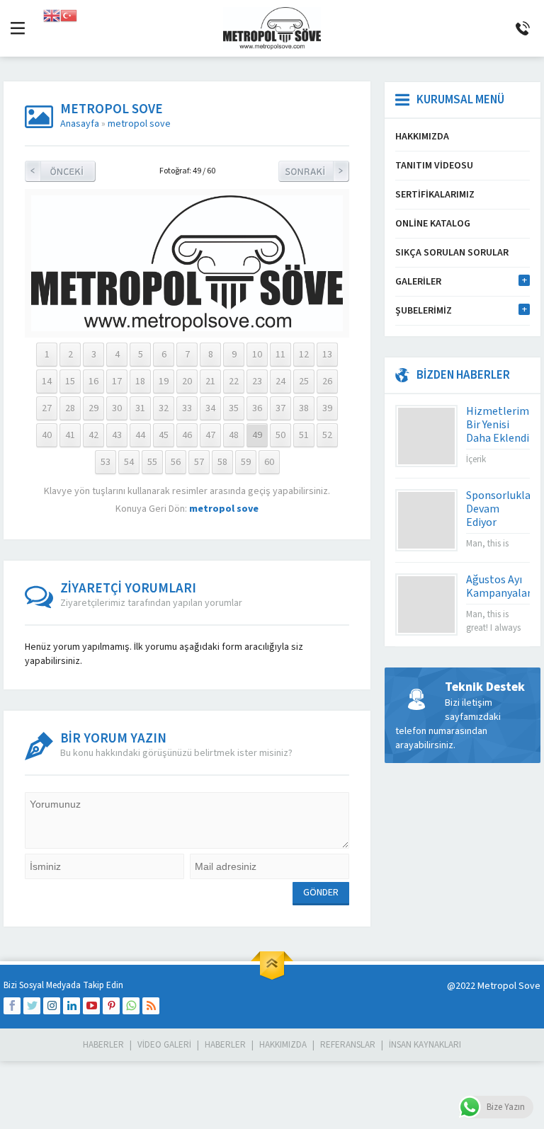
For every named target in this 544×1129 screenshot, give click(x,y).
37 (280, 408)
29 (93, 408)
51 (304, 435)
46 (187, 435)
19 (164, 381)
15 (70, 381)
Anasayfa (79, 124)
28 (70, 408)
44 (140, 435)
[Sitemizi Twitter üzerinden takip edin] (31, 1005)
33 (187, 408)
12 (304, 355)
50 (280, 435)
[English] (51, 15)
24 (280, 381)
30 (117, 408)
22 (234, 381)
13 (327, 355)
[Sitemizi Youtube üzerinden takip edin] (91, 1005)
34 (210, 408)
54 (129, 462)
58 (222, 462)
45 (164, 435)
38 (304, 408)
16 (93, 381)
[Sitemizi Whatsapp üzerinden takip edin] (131, 1005)
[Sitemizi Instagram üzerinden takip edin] (51, 1005)
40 (47, 435)
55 (152, 462)
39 (327, 408)
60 (269, 462)
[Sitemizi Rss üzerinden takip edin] (150, 1005)
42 (93, 435)
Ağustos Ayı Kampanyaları (500, 586)
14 (47, 381)
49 (257, 435)
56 (176, 462)
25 (304, 381)
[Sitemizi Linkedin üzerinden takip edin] (71, 1005)
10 (257, 355)
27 (47, 408)
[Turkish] (68, 15)
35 (234, 408)
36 (257, 408)
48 (234, 435)
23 (257, 381)
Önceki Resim (60, 171)
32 (164, 408)
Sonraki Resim (313, 171)
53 (105, 462)
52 (327, 435)
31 (140, 408)
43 (117, 435)
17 (117, 381)
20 (187, 381)
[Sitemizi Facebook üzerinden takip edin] (12, 1005)
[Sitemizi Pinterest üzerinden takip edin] (111, 1005)
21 (210, 381)
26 (327, 381)
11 (280, 355)
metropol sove (139, 124)
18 (140, 381)
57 (199, 462)
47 (210, 435)
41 (70, 435)
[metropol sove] (187, 324)
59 (246, 462)
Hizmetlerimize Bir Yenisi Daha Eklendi (504, 424)
